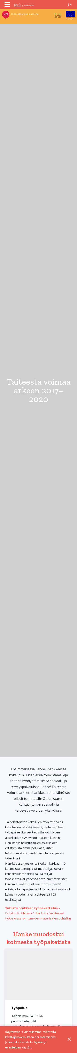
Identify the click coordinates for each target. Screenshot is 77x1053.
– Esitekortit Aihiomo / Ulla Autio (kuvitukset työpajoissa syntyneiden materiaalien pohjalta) (38, 913)
